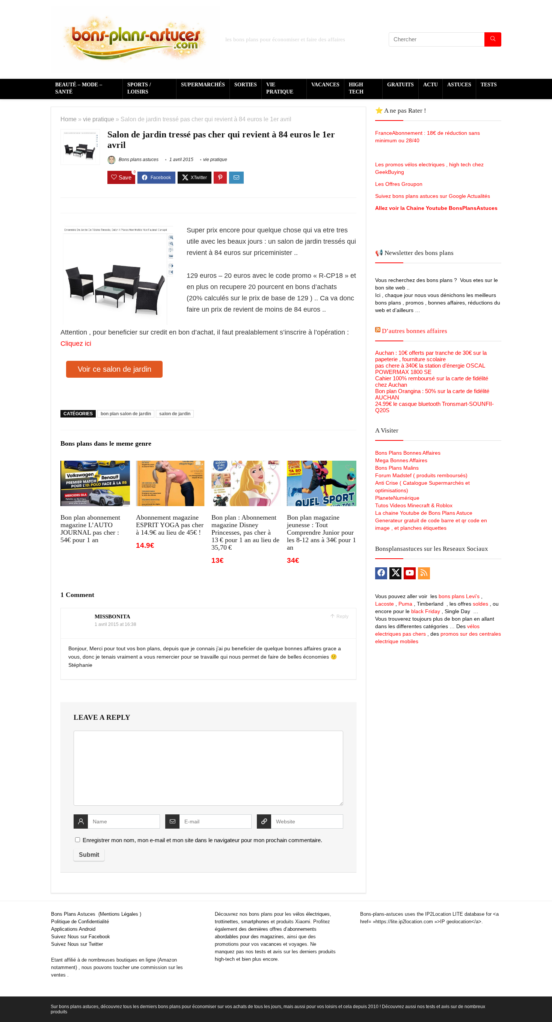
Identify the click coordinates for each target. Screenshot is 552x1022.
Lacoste (384, 604)
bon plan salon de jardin (126, 413)
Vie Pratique (279, 88)
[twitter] (395, 573)
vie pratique (98, 119)
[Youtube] (410, 573)
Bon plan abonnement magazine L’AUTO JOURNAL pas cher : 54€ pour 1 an (90, 529)
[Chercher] (492, 39)
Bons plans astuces (138, 159)
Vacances (325, 84)
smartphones (255, 921)
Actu (430, 84)
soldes (480, 604)
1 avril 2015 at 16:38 (115, 624)
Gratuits (400, 84)
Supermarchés (203, 84)
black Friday (425, 611)
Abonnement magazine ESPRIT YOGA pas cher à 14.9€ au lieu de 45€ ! (170, 525)
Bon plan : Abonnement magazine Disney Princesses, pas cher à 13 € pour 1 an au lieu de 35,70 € (245, 532)
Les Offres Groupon (399, 184)
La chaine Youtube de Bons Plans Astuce (423, 513)
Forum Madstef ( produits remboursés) (421, 475)
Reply (341, 616)
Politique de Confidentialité (80, 921)
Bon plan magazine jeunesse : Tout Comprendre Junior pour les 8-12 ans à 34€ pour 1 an (321, 532)
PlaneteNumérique (397, 498)
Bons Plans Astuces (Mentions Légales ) (96, 914)
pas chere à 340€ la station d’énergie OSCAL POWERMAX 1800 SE (430, 368)
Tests (489, 84)
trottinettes (226, 921)
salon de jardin (174, 413)
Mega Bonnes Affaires (401, 460)
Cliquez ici (75, 343)
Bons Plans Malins (397, 468)
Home (68, 119)
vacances (271, 944)
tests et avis (268, 951)
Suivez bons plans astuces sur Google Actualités (432, 196)
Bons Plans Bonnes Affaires (407, 453)
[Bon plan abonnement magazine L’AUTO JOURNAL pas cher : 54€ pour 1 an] (95, 466)
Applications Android (73, 929)
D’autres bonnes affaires (414, 331)
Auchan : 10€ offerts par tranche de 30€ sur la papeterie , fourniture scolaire (431, 356)
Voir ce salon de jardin (114, 369)
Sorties (245, 84)
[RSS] (424, 573)
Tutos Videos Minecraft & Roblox (413, 505)
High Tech (356, 88)
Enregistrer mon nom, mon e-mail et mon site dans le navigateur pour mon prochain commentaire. (202, 840)
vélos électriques (311, 914)
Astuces (459, 84)
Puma (405, 604)
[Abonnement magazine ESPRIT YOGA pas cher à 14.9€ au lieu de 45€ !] (170, 466)
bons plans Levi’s (459, 596)
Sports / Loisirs (139, 88)
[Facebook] (381, 573)
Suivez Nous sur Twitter (77, 944)
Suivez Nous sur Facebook (80, 936)
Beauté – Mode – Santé (78, 88)
